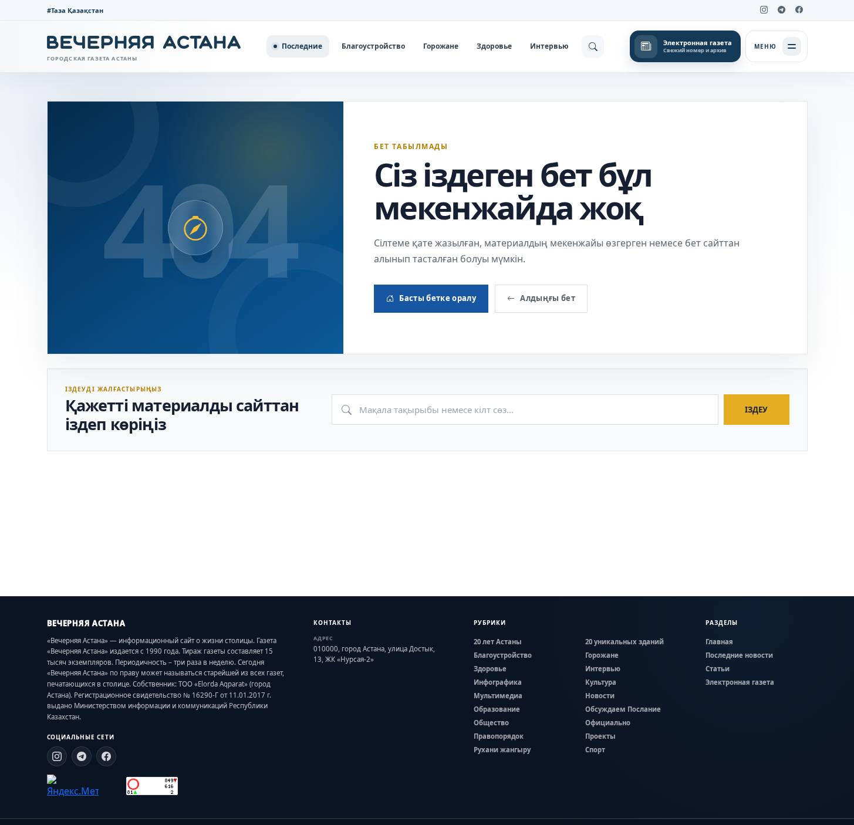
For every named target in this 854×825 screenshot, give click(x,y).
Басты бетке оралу (437, 298)
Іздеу (756, 409)
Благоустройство (373, 46)
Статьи (718, 668)
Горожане (440, 46)
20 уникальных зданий (624, 641)
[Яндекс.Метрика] (73, 786)
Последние (302, 46)
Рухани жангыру (502, 749)
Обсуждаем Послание (623, 709)
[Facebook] (799, 10)
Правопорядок (499, 736)
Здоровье (494, 46)
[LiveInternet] (112, 786)
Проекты (600, 736)
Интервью (549, 46)
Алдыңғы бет (547, 298)
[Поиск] (593, 46)
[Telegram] (782, 10)
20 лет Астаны (498, 641)
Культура (600, 682)
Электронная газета (740, 682)
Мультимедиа (498, 695)
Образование (497, 709)
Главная (719, 641)
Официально (607, 722)
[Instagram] (764, 10)
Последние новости (739, 655)
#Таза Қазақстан (75, 10)
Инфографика (498, 682)
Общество (491, 722)
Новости (600, 695)
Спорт (595, 749)
